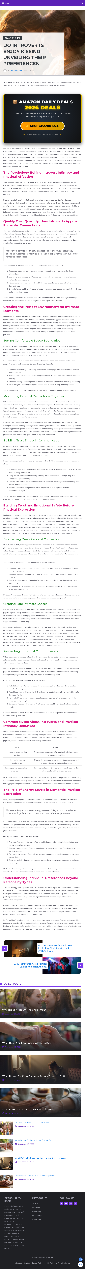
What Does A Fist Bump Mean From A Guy (26, 1043)
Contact (27, 1263)
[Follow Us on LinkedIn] (75, 1203)
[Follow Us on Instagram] (70, 1203)
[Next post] (80, 965)
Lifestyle (35, 1203)
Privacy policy (37, 1263)
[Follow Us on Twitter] (66, 1203)
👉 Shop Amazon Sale (42, 126)
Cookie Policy (49, 1263)
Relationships (12, 38)
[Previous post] (4, 948)
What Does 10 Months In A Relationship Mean (28, 1109)
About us (18, 1263)
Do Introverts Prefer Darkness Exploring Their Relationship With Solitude (55, 948)
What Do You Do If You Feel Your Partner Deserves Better (34, 1076)
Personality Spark (16, 70)
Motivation (36, 1207)
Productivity (36, 1211)
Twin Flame (36, 1220)
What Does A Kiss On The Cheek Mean (24, 1010)
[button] (82, 3)
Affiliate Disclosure (63, 1263)
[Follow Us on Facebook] (61, 1203)
